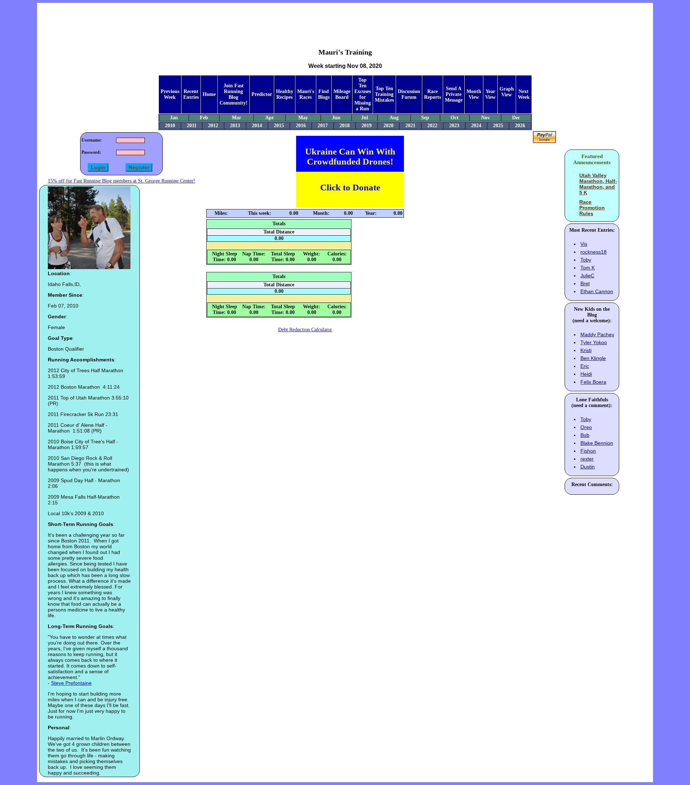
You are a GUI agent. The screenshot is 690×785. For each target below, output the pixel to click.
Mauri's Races (305, 94)
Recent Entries (191, 94)
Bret (585, 283)
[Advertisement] (345, 20)
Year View (490, 94)
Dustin (587, 467)
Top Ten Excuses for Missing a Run (362, 94)
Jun (336, 117)
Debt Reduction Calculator (305, 329)
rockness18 (593, 252)
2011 (192, 125)
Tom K (587, 268)
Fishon (588, 451)
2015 (279, 125)
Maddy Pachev (597, 334)
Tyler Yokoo (593, 342)
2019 (367, 125)
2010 (170, 125)
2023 (454, 125)
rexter (587, 459)
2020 (388, 125)
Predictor (262, 94)
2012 (213, 125)
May (303, 117)
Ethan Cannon (596, 291)
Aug (394, 117)
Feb (204, 117)
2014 (257, 125)
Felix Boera (593, 382)
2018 (345, 125)
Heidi (586, 374)
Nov (485, 117)
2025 (498, 125)
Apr (269, 117)
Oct (455, 117)
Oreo (586, 427)
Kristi (586, 350)
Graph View (507, 91)
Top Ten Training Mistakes (384, 94)
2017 (323, 125)
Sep (425, 117)
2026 (520, 125)
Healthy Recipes (284, 94)
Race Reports (432, 94)
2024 (476, 125)
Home (209, 94)
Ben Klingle (593, 358)
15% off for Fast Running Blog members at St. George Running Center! (121, 181)
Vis (583, 244)
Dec (516, 117)
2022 (432, 125)
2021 (410, 125)
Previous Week (170, 94)
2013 (235, 125)
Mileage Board (342, 94)
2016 (301, 125)
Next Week (524, 94)
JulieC (587, 275)
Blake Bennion (596, 443)
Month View (473, 94)
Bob (584, 435)
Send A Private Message (454, 94)
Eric (584, 366)
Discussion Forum (409, 94)
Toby (585, 260)
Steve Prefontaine (71, 683)
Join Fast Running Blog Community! (234, 94)
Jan (174, 117)
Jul (364, 117)
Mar (236, 117)
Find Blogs (324, 94)
